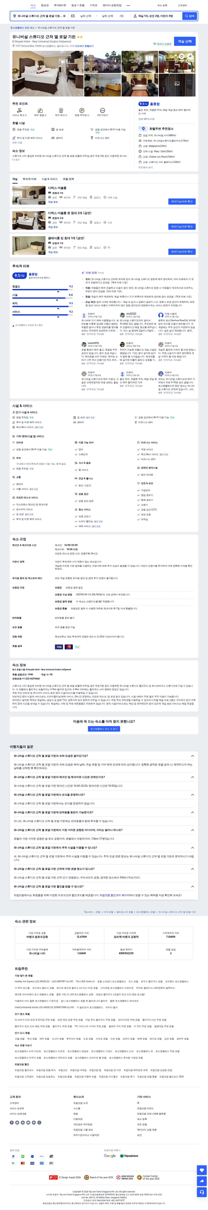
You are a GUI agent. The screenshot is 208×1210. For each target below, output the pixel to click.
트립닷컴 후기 (127, 1076)
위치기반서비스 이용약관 (86, 1135)
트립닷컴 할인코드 (24, 1070)
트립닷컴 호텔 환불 (147, 1076)
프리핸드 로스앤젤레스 (177, 981)
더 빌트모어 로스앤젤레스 (90, 1007)
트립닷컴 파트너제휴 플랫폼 (151, 1113)
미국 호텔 (108, 912)
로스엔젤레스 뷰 (144, 1051)
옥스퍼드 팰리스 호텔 (43, 988)
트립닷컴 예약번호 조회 (136, 1070)
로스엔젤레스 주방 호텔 (168, 1051)
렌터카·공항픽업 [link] (112, 5)
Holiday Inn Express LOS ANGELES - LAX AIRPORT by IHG (44, 981)
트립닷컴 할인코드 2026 (171, 1076)
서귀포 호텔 (102, 1038)
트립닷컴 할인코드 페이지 (115, 895)
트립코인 (62, 1070)
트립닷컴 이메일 (78, 1070)
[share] (202, 1181)
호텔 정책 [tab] (68, 179)
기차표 (94, 5)
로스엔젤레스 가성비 (101, 1051)
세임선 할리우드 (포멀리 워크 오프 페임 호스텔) (120, 994)
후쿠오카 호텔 (73, 1038)
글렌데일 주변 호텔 (164, 1026)
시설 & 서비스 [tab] (50, 179)
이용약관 (78, 1119)
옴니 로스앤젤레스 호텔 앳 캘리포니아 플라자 (84, 1001)
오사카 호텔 (58, 1038)
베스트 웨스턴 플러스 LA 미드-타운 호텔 (77, 988)
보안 (139, 1135)
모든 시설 (17, 142)
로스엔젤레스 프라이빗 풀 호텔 (90, 1057)
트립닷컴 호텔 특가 (46, 1070)
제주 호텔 (44, 1038)
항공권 (45, 5)
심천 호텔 (169, 1038)
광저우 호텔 (183, 1038)
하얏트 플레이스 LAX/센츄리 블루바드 (155, 988)
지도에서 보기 (145, 167)
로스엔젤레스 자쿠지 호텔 (28, 1057)
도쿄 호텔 (88, 1038)
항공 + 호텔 (77, 5)
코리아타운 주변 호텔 (129, 1019)
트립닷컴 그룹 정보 (83, 1129)
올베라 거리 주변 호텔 (120, 1026)
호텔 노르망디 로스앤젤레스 (111, 981)
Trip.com (88, 912)
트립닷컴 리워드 (145, 1108)
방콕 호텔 (142, 1038)
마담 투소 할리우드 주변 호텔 (100, 1019)
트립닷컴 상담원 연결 (161, 1070)
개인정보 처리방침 (82, 1124)
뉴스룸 (76, 1108)
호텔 (98, 912)
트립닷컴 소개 (80, 1103)
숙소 (33, 5)
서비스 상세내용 (18, 1113)
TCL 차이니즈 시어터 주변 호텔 (90, 1026)
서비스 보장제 (17, 1108)
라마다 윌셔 (112, 1007)
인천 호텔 (115, 1038)
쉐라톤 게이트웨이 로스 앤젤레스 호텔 (34, 994)
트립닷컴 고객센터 (24, 1076)
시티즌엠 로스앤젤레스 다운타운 (117, 988)
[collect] (202, 1170)
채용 (75, 1113)
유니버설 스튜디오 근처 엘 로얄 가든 (44, 36)
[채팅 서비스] (202, 1192)
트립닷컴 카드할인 (108, 1076)
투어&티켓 (60, 5)
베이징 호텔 (156, 1038)
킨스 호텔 (133, 981)
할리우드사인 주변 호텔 (154, 1019)
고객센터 (14, 1103)
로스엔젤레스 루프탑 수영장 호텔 (126, 1057)
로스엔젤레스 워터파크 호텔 (58, 1057)
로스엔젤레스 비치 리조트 (28, 1051)
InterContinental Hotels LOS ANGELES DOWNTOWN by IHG (44, 1007)
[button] (128, 5)
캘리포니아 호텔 (125, 912)
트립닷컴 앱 (95, 1070)
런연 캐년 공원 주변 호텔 (70, 1019)
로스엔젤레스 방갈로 (78, 1051)
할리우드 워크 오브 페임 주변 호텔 (32, 1026)
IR (138, 1103)
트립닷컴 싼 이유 (112, 1070)
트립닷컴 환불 (65, 1076)
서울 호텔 (20, 1038)
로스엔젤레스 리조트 (54, 1051)
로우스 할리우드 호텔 (152, 981)
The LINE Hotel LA (85, 981)
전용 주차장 (22, 417)
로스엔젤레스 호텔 (145, 912)
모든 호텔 (142, 1124)
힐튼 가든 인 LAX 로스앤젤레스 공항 (74, 994)
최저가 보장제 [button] (164, 43)
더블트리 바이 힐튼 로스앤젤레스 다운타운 (36, 1001)
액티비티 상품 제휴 (147, 1129)
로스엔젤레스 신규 (124, 1051)
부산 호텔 (32, 1038)
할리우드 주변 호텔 (62, 1026)
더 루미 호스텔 (22, 988)
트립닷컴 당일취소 (45, 1076)
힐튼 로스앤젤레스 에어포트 (124, 1001)
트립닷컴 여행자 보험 (85, 1076)
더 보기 (16, 159)
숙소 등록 (142, 1119)
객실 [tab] (15, 179)
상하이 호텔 (129, 1038)
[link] (162, 5)
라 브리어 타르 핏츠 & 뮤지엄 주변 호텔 (35, 1019)
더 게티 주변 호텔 (143, 1026)
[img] (48, 73)
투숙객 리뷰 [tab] (29, 179)
